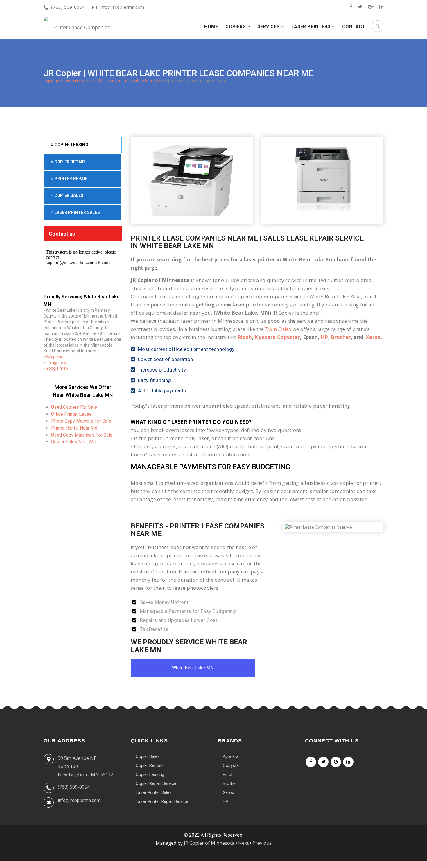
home (211, 26)
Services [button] (269, 26)
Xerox (373, 337)
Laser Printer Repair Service (162, 801)
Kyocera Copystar (277, 337)
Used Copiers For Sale (74, 407)
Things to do (57, 362)
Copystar (231, 765)
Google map (57, 368)
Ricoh (245, 337)
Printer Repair (70, 178)
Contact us (62, 234)
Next (243, 843)
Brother (341, 337)
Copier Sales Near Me (73, 441)
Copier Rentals (150, 765)
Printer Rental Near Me (74, 428)
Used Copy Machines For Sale (81, 435)
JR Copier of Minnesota (209, 843)
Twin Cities (278, 329)
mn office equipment (108, 80)
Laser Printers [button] (311, 26)
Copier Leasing (70, 144)
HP (324, 337)
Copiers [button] (236, 26)
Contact (353, 26)
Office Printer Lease (71, 414)
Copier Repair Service (156, 783)
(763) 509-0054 (68, 7)
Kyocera (230, 756)
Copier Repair (69, 161)
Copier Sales (68, 195)
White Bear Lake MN (193, 667)
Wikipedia (54, 356)
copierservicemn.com (63, 80)
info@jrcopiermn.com (122, 7)
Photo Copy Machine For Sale (81, 421)
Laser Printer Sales (76, 212)
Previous (262, 843)
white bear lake (148, 80)
